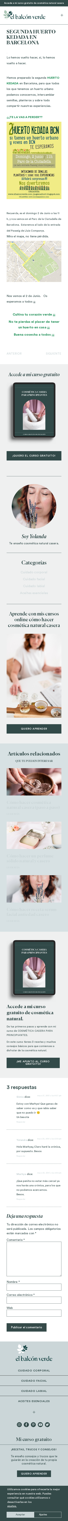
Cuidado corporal (34, 572)
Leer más (13, 814)
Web (10, 1307)
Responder (21, 1122)
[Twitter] (47, 1424)
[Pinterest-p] (33, 1424)
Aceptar (20, 1514)
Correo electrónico (21, 1294)
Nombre (13, 1281)
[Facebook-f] (26, 1424)
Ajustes (43, 1514)
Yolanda (22, 1140)
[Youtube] (40, 1424)
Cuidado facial (34, 579)
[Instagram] (19, 1424)
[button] (62, 15)
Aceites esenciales (34, 593)
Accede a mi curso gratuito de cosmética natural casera (34, 3)
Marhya (21, 1174)
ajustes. (12, 1506)
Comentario (16, 1239)
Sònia (20, 1097)
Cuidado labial (34, 586)
